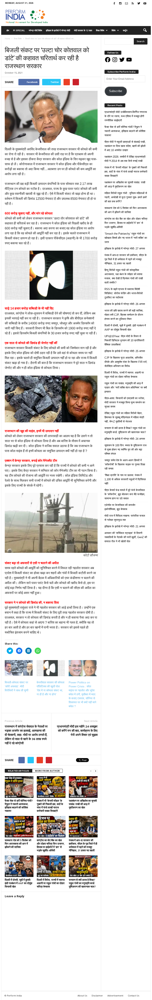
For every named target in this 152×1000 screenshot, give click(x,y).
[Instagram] (120, 4)
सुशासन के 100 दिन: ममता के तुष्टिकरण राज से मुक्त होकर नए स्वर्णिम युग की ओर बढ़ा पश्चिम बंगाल (125, 449)
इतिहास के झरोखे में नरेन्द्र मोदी (58, 30)
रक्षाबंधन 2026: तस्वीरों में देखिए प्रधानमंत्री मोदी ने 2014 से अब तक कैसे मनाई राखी (124, 158)
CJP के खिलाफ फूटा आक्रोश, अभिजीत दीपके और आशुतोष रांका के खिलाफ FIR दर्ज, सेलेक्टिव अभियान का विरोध (125, 362)
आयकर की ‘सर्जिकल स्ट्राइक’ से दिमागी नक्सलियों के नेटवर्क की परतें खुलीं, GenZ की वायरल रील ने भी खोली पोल (125, 537)
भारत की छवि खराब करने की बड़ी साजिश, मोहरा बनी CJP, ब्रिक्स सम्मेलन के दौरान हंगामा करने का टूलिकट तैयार (123, 314)
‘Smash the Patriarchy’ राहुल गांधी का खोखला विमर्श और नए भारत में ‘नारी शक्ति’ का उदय (125, 237)
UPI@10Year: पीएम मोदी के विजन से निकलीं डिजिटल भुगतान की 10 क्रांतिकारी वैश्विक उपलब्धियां (124, 340)
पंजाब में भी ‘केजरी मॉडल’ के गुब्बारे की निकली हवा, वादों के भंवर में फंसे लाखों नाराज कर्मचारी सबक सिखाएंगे (50, 806)
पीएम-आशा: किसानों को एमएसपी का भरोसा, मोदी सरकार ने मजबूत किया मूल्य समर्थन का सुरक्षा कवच (124, 402)
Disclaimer (97, 995)
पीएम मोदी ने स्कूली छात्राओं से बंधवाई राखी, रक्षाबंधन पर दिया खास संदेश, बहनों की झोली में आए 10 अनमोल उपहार (125, 146)
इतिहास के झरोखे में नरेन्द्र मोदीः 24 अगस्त (124, 438)
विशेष (113, 30)
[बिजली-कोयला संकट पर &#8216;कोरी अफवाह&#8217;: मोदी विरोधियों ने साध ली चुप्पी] (19, 668)
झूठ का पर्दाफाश (11, 796)
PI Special (19, 30)
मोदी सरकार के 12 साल (83, 30)
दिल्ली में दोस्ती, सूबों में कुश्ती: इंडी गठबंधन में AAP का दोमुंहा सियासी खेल (18, 883)
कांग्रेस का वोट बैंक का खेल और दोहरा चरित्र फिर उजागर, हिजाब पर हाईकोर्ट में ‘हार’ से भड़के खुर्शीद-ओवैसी (51, 845)
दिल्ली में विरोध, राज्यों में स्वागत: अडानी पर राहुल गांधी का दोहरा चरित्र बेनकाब (51, 883)
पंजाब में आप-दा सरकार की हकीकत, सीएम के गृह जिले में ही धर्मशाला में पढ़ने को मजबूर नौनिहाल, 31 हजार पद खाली (83, 845)
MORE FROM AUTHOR (47, 770)
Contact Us (133, 995)
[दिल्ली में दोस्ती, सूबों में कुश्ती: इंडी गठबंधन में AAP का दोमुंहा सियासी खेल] (19, 866)
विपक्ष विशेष (100, 30)
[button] (145, 30)
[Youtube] (144, 4)
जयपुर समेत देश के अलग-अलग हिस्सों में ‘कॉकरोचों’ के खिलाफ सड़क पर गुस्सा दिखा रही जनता (124, 464)
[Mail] (126, 4)
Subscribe (115, 91)
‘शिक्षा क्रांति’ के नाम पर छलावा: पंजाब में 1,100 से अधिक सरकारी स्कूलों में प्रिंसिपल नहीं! (125, 479)
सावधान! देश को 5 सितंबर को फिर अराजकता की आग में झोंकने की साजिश (18, 843)
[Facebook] (114, 4)
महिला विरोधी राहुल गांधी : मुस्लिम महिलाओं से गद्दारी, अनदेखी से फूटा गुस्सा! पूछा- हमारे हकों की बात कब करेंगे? (125, 197)
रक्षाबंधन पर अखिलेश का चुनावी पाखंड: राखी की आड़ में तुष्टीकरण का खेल (83, 804)
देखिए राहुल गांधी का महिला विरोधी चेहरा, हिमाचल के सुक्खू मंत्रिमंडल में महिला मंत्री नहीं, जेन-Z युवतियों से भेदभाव (124, 417)
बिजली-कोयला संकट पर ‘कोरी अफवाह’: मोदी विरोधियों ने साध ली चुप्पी (16, 686)
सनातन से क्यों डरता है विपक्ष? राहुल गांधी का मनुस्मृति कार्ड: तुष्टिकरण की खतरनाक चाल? (82, 883)
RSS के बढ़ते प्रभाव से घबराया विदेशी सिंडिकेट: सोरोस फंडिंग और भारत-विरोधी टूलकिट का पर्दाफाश (123, 293)
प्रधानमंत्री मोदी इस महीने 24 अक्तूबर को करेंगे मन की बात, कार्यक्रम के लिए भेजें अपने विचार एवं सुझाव (77, 730)
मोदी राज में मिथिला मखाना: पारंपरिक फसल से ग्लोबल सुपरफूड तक (124, 517)
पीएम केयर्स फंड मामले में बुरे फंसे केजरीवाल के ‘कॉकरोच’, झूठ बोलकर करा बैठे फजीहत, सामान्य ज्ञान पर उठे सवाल (124, 494)
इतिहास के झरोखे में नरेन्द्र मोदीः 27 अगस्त (124, 248)
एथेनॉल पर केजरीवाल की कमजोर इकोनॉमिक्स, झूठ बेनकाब (119, 507)
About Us (82, 995)
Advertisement (115, 995)
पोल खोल (9, 835)
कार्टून (125, 30)
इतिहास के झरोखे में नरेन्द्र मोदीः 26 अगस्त (124, 304)
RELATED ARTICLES (18, 770)
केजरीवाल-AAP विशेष (46, 796)
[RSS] (132, 4)
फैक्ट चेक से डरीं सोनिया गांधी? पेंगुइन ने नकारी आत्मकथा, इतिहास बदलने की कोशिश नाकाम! (19, 806)
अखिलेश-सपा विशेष (77, 796)
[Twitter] (138, 4)
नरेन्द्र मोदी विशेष (35, 30)
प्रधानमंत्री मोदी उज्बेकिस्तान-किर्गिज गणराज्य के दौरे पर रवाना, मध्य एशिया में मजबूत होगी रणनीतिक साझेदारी (125, 116)
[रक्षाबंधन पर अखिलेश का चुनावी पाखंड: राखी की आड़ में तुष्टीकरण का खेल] (83, 787)
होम (8, 30)
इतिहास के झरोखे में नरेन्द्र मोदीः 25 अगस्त (124, 351)
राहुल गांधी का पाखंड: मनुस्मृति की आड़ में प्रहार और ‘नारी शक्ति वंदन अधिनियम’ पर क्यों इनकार (125, 387)
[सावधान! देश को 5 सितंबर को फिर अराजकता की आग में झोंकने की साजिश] (19, 826)
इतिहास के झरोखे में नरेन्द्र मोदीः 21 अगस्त (124, 526)
